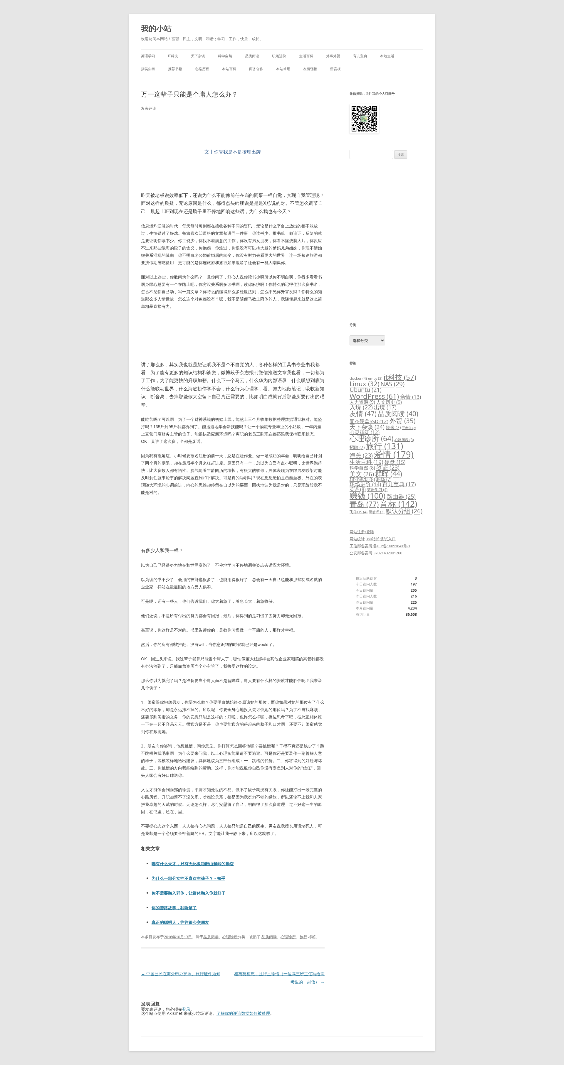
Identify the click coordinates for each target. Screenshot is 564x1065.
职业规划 (362, 479)
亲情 (410, 396)
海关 (361, 455)
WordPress (374, 396)
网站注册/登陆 (362, 531)
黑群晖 (377, 511)
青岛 (364, 504)
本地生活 (387, 55)
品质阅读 (252, 55)
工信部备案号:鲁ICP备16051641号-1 (380, 545)
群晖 (388, 473)
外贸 (402, 420)
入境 (361, 407)
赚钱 (367, 495)
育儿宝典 (360, 55)
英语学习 (148, 55)
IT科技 (173, 55)
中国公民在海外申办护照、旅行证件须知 (180, 973)
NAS (392, 383)
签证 (388, 467)
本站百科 (229, 68)
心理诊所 (230, 936)
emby (375, 378)
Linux (364, 383)
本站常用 (283, 68)
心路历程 (202, 68)
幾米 (393, 427)
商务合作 (256, 68)
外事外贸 (333, 55)
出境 (385, 407)
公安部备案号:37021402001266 (376, 553)
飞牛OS (358, 511)
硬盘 (395, 461)
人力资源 (362, 402)
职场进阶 (279, 55)
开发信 (409, 428)
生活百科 (306, 55)
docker (358, 378)
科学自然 (225, 55)
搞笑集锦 (148, 68)
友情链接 (310, 68)
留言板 (335, 68)
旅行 (303, 936)
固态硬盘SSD (369, 421)
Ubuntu (366, 390)
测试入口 (388, 538)
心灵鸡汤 (365, 432)
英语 (358, 489)
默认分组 (404, 511)
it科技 (400, 377)
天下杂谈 (198, 55)
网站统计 (357, 538)
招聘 (357, 447)
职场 (383, 479)
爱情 (394, 454)
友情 (363, 413)
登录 (186, 1009)
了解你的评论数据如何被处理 (243, 1013)
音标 (398, 503)
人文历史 (389, 402)
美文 (362, 474)
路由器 (401, 496)
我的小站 (156, 28)
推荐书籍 (175, 68)
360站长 (373, 538)
